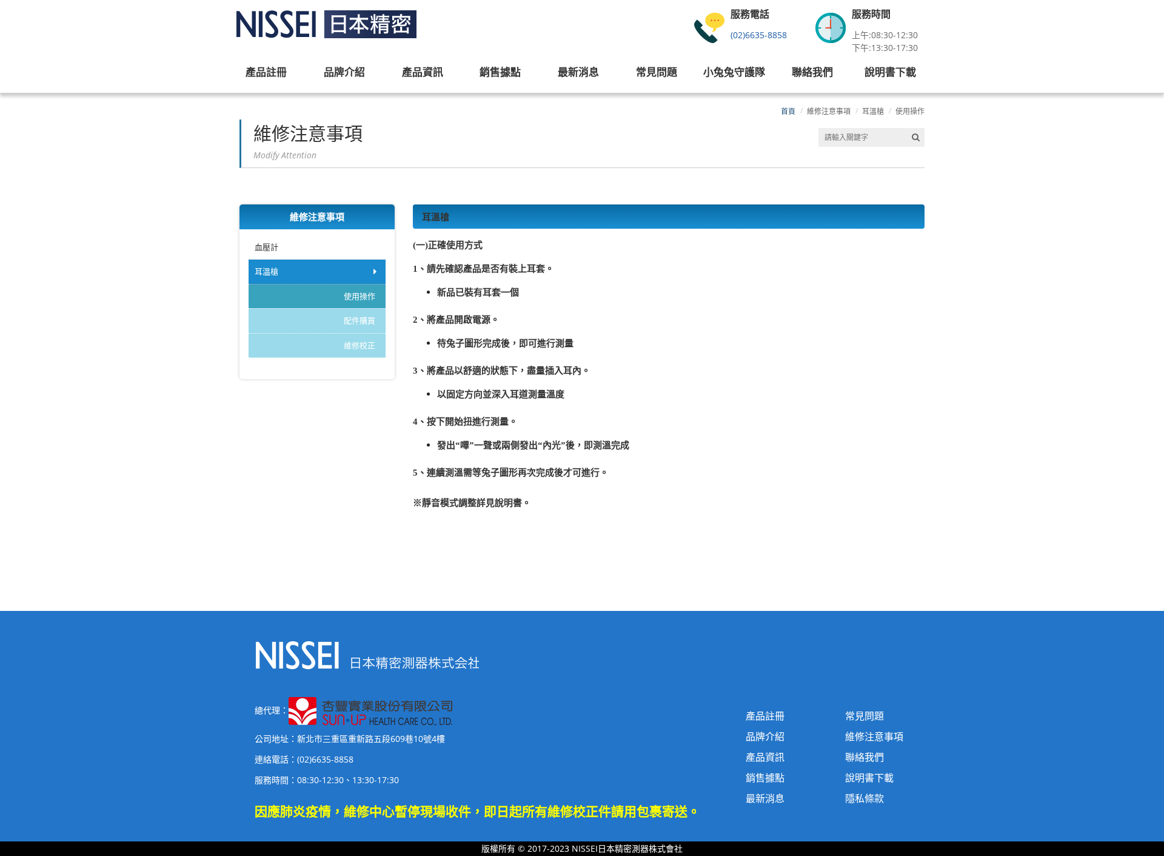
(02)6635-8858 (759, 35)
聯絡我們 (864, 757)
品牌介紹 (765, 736)
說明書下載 (869, 777)
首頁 (788, 111)
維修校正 (359, 345)
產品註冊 (765, 716)
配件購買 (359, 320)
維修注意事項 (829, 111)
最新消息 (765, 798)
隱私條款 (864, 798)
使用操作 (910, 111)
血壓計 (266, 246)
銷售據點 (765, 777)
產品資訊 (765, 757)
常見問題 (864, 716)
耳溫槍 (873, 111)
